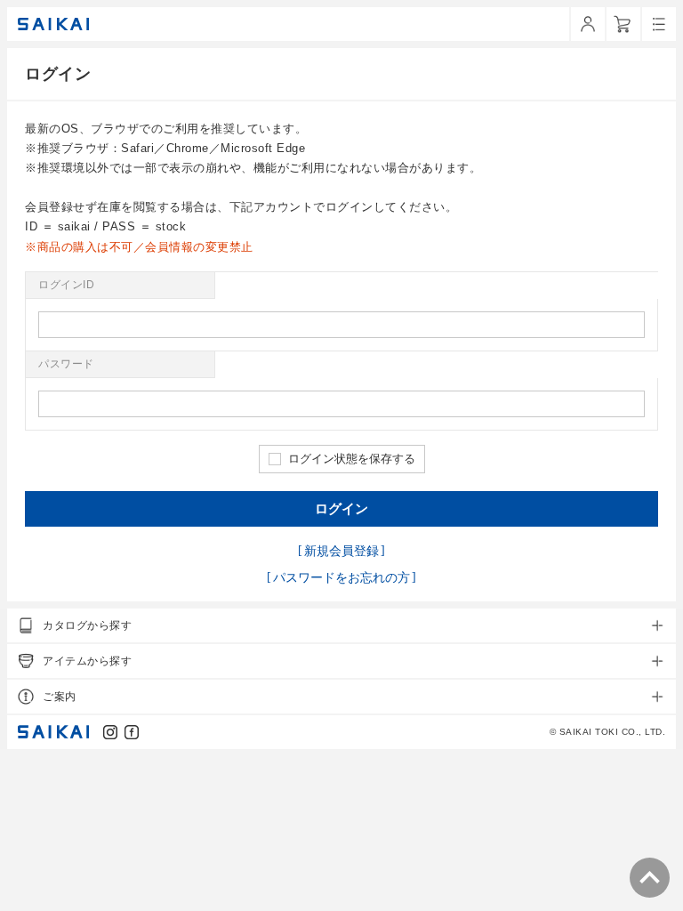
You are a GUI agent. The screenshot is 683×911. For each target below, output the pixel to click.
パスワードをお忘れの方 (341, 577)
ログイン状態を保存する (351, 458)
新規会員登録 (341, 550)
